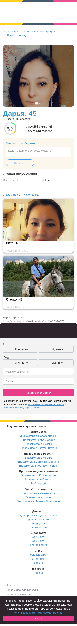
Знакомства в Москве (38, 457)
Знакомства (10, 31)
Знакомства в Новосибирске (38, 436)
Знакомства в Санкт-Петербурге (38, 461)
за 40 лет (38, 537)
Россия (38, 572)
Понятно (38, 618)
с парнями (38, 558)
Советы (11, 585)
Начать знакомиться (38, 393)
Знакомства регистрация (39, 31)
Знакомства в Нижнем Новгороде (38, 501)
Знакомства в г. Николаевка (21, 194)
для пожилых (38, 545)
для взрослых (38, 527)
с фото (38, 562)
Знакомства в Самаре (38, 479)
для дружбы (38, 523)
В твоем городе (17, 35)
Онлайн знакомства (18, 594)
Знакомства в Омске (38, 497)
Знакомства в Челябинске (38, 493)
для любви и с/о (38, 519)
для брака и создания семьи (38, 515)
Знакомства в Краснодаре (38, 440)
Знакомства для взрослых (22, 590)
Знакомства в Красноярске (38, 475)
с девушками (38, 554)
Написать (20, 163)
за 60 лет (38, 541)
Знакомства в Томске (38, 444)
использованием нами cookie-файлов (38, 612)
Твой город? (38, 483)
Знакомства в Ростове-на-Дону (38, 465)
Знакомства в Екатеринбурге (38, 447)
